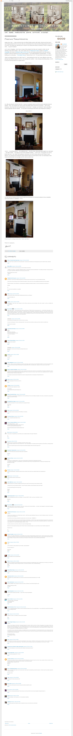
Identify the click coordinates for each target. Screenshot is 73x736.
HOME (6, 32)
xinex (8, 639)
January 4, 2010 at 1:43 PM (15, 301)
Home (29, 723)
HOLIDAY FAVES (44, 32)
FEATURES (11, 32)
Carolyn (8, 354)
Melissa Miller (9, 266)
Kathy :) (8, 542)
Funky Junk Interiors (10, 582)
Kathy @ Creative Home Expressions (13, 260)
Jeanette (8, 301)
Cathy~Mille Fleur (10, 482)
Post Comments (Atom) (12, 725)
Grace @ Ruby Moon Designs (12, 668)
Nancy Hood (9, 683)
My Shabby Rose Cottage (11, 401)
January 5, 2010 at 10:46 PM (14, 410)
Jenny (8, 677)
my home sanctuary (10, 658)
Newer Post (7, 723)
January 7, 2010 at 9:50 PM (19, 495)
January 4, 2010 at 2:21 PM (20, 340)
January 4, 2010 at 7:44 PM (14, 354)
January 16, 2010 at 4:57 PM (18, 582)
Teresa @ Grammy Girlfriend (12, 422)
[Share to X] (22, 251)
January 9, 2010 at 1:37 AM (18, 534)
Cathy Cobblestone (10, 362)
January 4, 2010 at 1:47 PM (18, 308)
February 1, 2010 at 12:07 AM (15, 701)
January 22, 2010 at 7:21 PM (27, 646)
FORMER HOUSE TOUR (20, 32)
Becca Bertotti (9, 308)
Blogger (40, 733)
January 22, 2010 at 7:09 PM (14, 639)
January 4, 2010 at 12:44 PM (14, 293)
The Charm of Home (10, 416)
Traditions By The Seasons (11, 278)
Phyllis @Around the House (11, 394)
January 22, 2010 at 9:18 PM (19, 652)
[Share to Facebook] (23, 251)
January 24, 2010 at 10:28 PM (13, 689)
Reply (8, 263)
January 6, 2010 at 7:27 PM (12, 441)
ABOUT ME (28, 32)
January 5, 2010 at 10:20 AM (22, 369)
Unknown (8, 385)
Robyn (8, 293)
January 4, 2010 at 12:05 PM (16, 266)
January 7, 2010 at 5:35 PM (17, 482)
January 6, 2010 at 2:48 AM (21, 422)
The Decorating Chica (10, 652)
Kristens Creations (10, 534)
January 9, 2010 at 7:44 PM (14, 542)
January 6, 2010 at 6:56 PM (13, 432)
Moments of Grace (10, 458)
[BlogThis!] (20, 251)
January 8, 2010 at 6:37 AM (18, 504)
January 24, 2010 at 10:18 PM (16, 683)
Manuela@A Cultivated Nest (12, 450)
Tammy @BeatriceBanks (11, 340)
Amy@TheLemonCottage (11, 328)
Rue (8, 432)
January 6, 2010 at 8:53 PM (21, 450)
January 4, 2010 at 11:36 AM (24, 260)
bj (7, 441)
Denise (8, 561)
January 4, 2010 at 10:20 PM (18, 362)
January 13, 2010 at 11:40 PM (18, 576)
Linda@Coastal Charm (11, 495)
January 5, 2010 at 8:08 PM (15, 385)
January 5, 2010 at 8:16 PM (21, 394)
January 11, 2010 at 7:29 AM (14, 561)
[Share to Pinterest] (24, 251)
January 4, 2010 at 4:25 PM (16, 347)
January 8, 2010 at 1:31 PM (20, 511)
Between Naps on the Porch (22, 52)
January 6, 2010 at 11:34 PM (18, 458)
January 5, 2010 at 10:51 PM (18, 416)
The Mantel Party (21, 55)
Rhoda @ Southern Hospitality (12, 369)
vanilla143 (9, 701)
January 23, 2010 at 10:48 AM (18, 658)
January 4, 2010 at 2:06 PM (20, 328)
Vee (8, 689)
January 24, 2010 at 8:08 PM (14, 677)
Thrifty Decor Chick (34, 50)
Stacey (8, 379)
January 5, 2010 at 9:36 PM (20, 401)
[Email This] (19, 251)
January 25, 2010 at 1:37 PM (14, 695)
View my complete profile (59, 59)
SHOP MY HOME (36, 32)
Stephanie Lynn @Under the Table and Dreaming (15, 646)
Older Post (51, 723)
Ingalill (8, 695)
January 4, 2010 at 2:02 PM (16, 318)
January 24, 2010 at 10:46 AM (22, 668)
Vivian (8, 410)
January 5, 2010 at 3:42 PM (14, 379)
